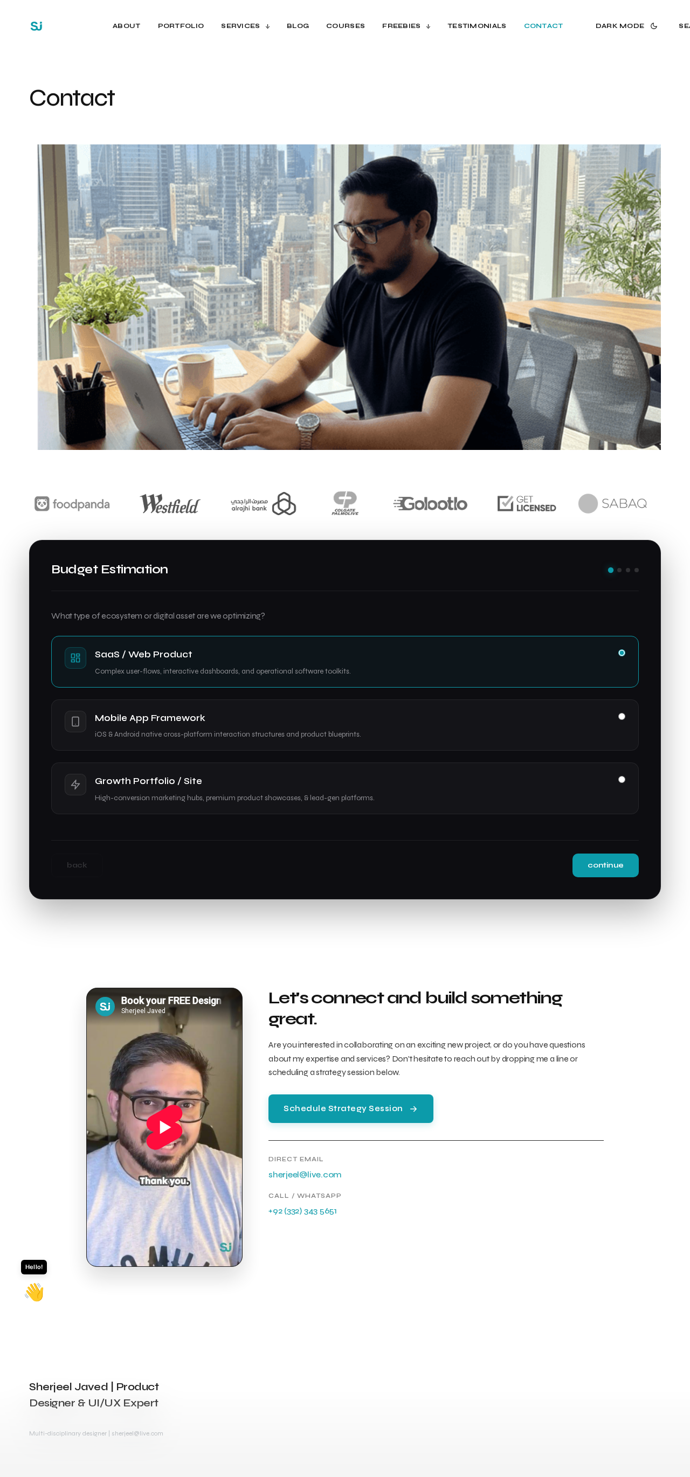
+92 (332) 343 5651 (302, 1210)
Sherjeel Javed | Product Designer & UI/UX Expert (93, 1395)
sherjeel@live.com (305, 1174)
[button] (628, 26)
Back (77, 865)
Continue (606, 865)
